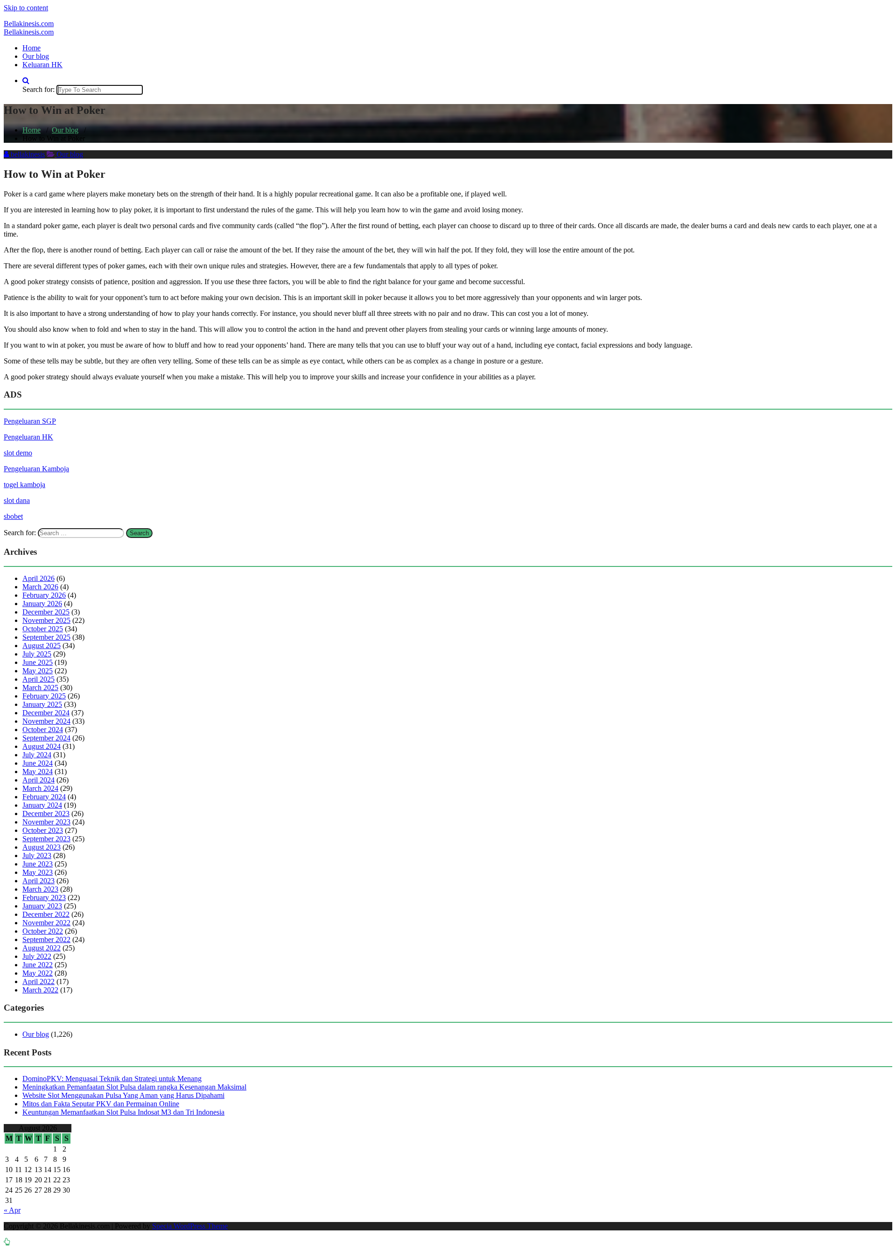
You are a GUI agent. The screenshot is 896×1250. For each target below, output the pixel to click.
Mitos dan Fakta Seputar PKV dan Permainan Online (100, 1104)
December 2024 (46, 713)
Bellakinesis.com (29, 24)
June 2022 (37, 965)
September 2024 (46, 738)
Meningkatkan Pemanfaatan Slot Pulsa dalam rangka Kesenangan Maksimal (134, 1087)
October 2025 (42, 629)
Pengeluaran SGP (30, 421)
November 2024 (46, 721)
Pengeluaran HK (28, 437)
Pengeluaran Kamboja (36, 469)
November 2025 (46, 620)
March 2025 (40, 687)
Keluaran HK (42, 65)
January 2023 (42, 906)
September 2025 (46, 637)
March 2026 (40, 587)
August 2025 (41, 645)
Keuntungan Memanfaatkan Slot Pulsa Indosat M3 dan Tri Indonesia (123, 1112)
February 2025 (44, 696)
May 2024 (37, 771)
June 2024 (37, 763)
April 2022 (38, 981)
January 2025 (42, 704)
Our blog (35, 56)
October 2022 (42, 931)
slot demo (18, 453)
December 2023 (46, 813)
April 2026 (38, 578)
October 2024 (42, 729)
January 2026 (42, 604)
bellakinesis (27, 154)
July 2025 (36, 654)
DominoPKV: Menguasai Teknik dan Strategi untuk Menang (112, 1078)
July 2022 (36, 956)
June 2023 (37, 864)
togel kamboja (24, 485)
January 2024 (42, 805)
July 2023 (36, 855)
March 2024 (40, 788)
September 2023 (46, 839)
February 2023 (44, 897)
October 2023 (42, 830)
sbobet (13, 516)
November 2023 (46, 822)
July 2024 (36, 755)
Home (31, 48)
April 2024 (38, 780)
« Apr (12, 1210)
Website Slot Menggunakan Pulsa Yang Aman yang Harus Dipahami (123, 1095)
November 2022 (46, 923)
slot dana (17, 500)
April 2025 (38, 679)
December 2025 (46, 612)
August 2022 (41, 948)
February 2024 (44, 797)
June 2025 (37, 662)
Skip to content (26, 8)
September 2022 (46, 939)
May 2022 (37, 973)
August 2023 (41, 847)
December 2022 (46, 914)
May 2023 (37, 872)
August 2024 (41, 746)
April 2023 (38, 881)
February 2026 (44, 595)
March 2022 (40, 990)
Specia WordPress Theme (190, 1226)
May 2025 (37, 671)
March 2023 (40, 889)
